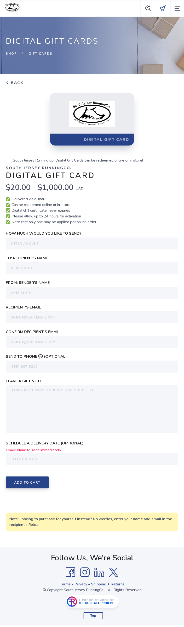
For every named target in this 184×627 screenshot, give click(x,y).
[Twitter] (113, 572)
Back (16, 83)
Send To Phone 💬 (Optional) (36, 356)
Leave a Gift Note (24, 381)
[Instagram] (85, 572)
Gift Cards (40, 54)
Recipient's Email (23, 307)
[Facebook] (70, 572)
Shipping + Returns (108, 584)
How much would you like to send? (43, 233)
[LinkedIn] (99, 572)
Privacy (81, 584)
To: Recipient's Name (27, 258)
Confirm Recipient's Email (32, 332)
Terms (65, 584)
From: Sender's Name (28, 282)
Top (93, 616)
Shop (11, 54)
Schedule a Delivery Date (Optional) (45, 443)
